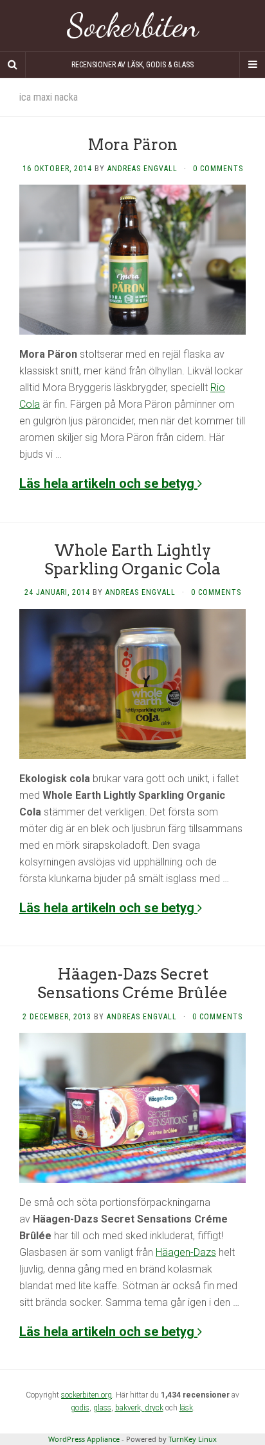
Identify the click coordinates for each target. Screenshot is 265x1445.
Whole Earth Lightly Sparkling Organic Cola (132, 559)
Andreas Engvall (142, 168)
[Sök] (13, 65)
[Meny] (252, 65)
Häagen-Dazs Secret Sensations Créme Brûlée (132, 983)
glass (102, 1407)
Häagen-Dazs (186, 1252)
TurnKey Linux (193, 1439)
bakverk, (130, 1407)
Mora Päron (132, 144)
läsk (186, 1407)
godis (80, 1407)
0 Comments (218, 168)
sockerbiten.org (86, 1395)
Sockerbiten (133, 26)
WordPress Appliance (84, 1439)
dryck (154, 1407)
